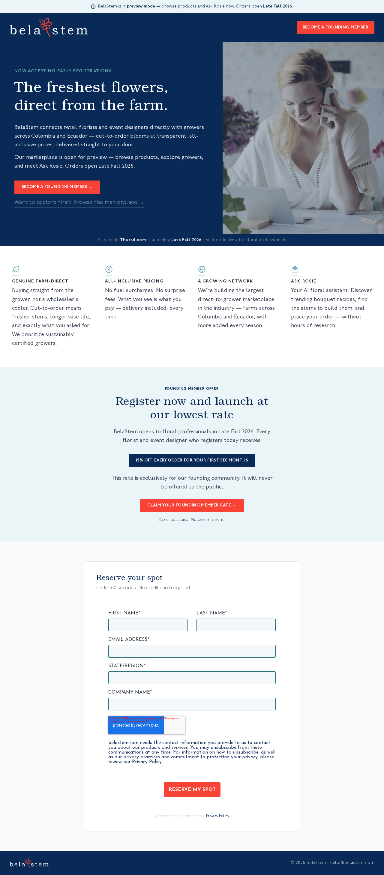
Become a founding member (335, 27)
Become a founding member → (57, 187)
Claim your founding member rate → (192, 505)
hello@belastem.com (352, 863)
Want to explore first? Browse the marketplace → (79, 202)
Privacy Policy (217, 816)
